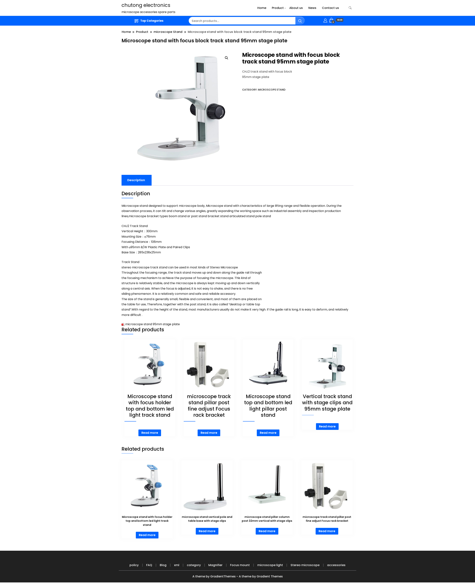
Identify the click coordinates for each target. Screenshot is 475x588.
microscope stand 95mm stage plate (152, 324)
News (312, 8)
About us (296, 8)
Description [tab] (136, 180)
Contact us (330, 8)
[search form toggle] (350, 7)
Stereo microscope (305, 565)
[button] (226, 58)
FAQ (149, 565)
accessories (336, 565)
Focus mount (240, 565)
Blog (163, 565)
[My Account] (325, 20)
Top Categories (151, 21)
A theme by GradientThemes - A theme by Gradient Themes (237, 576)
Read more (149, 433)
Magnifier (215, 565)
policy (134, 565)
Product (278, 8)
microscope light (270, 565)
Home (261, 8)
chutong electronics (146, 5)
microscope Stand (272, 90)
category (194, 565)
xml (176, 565)
